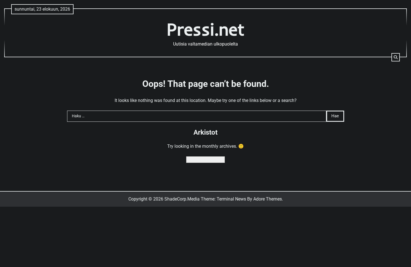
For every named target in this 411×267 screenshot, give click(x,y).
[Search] (395, 57)
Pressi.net (206, 29)
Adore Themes (267, 199)
